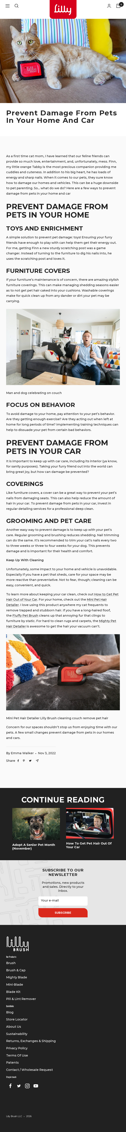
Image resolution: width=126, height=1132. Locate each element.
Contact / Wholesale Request (29, 1070)
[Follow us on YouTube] (36, 1086)
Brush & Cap (16, 970)
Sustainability (16, 1034)
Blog (10, 1012)
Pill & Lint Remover (21, 999)
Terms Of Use (17, 1055)
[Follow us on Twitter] (19, 1086)
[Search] (17, 6)
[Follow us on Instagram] (27, 1086)
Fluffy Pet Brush (25, 615)
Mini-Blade (14, 984)
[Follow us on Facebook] (10, 1086)
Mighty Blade (16, 977)
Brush (11, 963)
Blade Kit (13, 992)
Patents (12, 1062)
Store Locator (17, 1019)
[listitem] (18, 760)
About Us (13, 1026)
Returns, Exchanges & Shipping (31, 1041)
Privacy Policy (17, 1048)
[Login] (109, 6)
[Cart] (118, 6)
